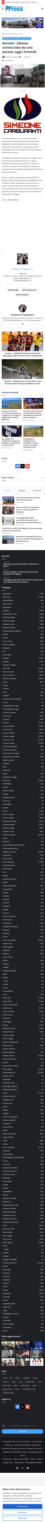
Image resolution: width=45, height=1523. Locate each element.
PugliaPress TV (8, 1100)
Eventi (5, 811)
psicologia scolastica (10, 1086)
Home (6, 34)
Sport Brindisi (7, 1232)
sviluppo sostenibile (10, 1259)
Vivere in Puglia (8, 1324)
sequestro (6, 1151)
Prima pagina (7, 1069)
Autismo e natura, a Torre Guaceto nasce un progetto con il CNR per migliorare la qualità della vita (11, 415)
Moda (5, 974)
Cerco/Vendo (6, 1459)
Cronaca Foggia (8, 736)
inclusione (6, 906)
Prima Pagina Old (9, 1072)
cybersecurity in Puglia (11, 753)
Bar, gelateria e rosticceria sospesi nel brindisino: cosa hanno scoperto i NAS (11, 442)
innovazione (7, 923)
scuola (5, 1144)
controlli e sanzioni (9, 712)
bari (11, 1378)
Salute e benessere (9, 1134)
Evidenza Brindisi (9, 824)
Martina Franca (30, 1382)
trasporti (6, 1283)
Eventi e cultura (8, 814)
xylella (5, 1331)
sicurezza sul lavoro (10, 1171)
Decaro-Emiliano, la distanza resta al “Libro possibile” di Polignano (27, 509)
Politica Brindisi (8, 1032)
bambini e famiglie (9, 665)
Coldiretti (6, 695)
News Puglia (6, 1385)
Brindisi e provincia (15, 34)
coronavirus (7, 716)
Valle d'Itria (7, 1307)
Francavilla (13, 290)
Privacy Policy (19, 1462)
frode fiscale (7, 869)
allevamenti (7, 607)
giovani (5, 875)
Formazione (7, 855)
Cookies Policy (8, 1462)
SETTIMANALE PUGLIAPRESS (13, 1157)
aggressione (7, 593)
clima (5, 692)
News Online (7, 1001)
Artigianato (7, 648)
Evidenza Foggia (8, 828)
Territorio (6, 1276)
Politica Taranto (8, 1056)
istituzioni (6, 930)
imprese (6, 892)
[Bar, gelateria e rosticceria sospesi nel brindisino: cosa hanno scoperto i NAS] (12, 431)
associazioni (7, 655)
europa (5, 808)
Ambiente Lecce (8, 624)
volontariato (7, 1327)
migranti (6, 964)
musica (5, 988)
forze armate (7, 858)
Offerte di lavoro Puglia (21, 1459)
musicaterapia (8, 991)
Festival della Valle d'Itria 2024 (13, 845)
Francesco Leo (30, 290)
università (6, 1297)
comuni (5, 702)
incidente (6, 903)
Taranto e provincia (10, 1263)
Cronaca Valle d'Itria (10, 746)
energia (5, 794)
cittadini (6, 689)
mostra (5, 984)
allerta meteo (7, 604)
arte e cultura (7, 641)
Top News (6, 1280)
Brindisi (18, 1378)
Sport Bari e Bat (8, 1229)
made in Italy (7, 943)
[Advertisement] (22, 227)
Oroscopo (6, 1018)
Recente (22, 491)
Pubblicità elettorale (10, 1089)
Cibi (6, 981)
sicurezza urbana (9, 1174)
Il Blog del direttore (9, 886)
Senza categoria (8, 1147)
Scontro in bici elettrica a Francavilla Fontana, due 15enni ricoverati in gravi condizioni (32, 414)
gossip (5, 882)
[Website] (22, 324)
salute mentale (8, 1137)
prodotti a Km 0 (8, 1076)
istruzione (6, 933)
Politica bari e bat (9, 1028)
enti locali (6, 801)
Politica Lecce (8, 1045)
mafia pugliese (8, 947)
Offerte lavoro (8, 1015)
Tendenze (6, 1273)
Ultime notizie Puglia (28, 1389)
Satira (7, 1249)
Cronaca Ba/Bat (8, 726)
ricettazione (7, 1123)
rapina (5, 1106)
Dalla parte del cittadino (11, 757)
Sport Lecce (7, 1239)
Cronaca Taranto (9, 743)
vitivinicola (6, 1320)
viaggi (5, 1310)
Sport (5, 1225)
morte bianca (22, 295)
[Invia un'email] (20, 57)
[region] (22, 1504)
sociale (5, 1185)
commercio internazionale (12, 699)
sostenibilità (7, 1191)
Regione (6, 1110)
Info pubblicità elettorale (33, 1462)
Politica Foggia (8, 1039)
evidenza (6, 1382)
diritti (4, 767)
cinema (5, 685)
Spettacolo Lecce (9, 1215)
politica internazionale (10, 1042)
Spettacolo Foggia (9, 1212)
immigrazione (7, 889)
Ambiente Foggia (9, 621)
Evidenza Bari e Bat (10, 821)
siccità (5, 1161)
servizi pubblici (8, 1154)
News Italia (7, 998)
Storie (5, 1246)
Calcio (5, 682)
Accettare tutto (22, 1506)
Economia (6, 780)
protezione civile (8, 1083)
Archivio (33, 1459)
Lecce (21, 1382)
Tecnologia (7, 1270)
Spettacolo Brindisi (9, 1208)
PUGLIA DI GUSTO (9, 1096)
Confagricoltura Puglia (11, 706)
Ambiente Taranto (9, 627)
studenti (6, 1253)
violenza (6, 1317)
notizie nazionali (8, 1011)
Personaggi (7, 1022)
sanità (5, 1140)
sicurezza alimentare (10, 1168)
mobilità (5, 967)
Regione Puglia (7, 1389)
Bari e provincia (8, 672)
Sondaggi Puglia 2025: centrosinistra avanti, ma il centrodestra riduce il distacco (28, 520)
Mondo (5, 977)
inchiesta (6, 899)
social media (7, 1181)
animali (5, 634)
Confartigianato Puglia (11, 709)
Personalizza (22, 1512)
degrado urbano (8, 760)
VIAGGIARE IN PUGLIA (11, 1314)
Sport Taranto (8, 1242)
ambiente (6, 610)
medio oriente (8, 957)
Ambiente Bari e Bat (10, 614)
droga (5, 774)
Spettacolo (7, 1202)
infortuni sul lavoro (9, 916)
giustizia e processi (9, 879)
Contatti (40, 1459)
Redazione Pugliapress (12, 57)
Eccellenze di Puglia (10, 777)
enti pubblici (7, 804)
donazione (6, 770)
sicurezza (6, 1164)
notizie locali (7, 1008)
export (5, 838)
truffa (5, 1287)
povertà (5, 1062)
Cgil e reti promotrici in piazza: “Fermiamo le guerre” (28, 499)
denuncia (6, 763)
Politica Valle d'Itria (9, 1059)
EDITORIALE (7, 784)
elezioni (5, 787)
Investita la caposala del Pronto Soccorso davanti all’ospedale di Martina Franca (29, 539)
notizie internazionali (10, 1005)
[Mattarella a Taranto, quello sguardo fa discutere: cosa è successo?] (22, 1345)
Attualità (6, 658)
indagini (5, 909)
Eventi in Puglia (8, 818)
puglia (34, 1385)
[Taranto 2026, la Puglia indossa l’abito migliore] (36, 1362)
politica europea (8, 1035)
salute (5, 1130)
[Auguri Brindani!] (8, 1362)
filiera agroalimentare (10, 848)
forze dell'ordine (8, 862)
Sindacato (6, 1178)
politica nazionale (9, 1049)
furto (4, 872)
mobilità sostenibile (9, 971)
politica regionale (9, 1052)
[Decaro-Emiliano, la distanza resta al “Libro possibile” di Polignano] (8, 510)
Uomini (5, 1300)
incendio (6, 896)
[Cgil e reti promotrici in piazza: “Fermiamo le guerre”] (8, 501)
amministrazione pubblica (12, 631)
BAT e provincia (8, 675)
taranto (17, 1389)
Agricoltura (7, 597)
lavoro (5, 937)
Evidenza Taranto (9, 835)
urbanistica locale (9, 1303)
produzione (7, 1079)
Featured (6, 841)
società (5, 1188)
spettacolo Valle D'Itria (11, 1222)
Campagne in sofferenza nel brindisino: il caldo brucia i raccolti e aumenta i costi (30, 443)
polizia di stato (25, 1385)
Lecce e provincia (9, 940)
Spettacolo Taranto (9, 1219)
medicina (6, 954)
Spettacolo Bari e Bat (10, 1205)
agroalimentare (8, 600)
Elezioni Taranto (8, 791)
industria (6, 913)
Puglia (5, 1093)
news (5, 994)
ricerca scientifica (9, 1120)
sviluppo (6, 1256)
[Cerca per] (42, 9)
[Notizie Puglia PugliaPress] (14, 8)
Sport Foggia (7, 1236)
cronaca (35, 1378)
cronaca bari (7, 729)
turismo (5, 1290)
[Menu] (3, 9)
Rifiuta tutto (22, 1518)
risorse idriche (8, 1127)
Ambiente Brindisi (9, 617)
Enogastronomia (8, 797)
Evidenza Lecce (8, 831)
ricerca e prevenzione (10, 1117)
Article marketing (9, 644)
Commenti (37, 491)
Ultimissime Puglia (8, 1393)
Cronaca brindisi (24, 38)
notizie (16, 1385)
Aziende (6, 661)
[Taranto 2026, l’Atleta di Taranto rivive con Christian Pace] (36, 1345)
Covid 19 (6, 719)
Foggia (14, 1382)
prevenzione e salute (10, 1066)
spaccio (5, 1195)
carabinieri (26, 1378)
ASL (4, 651)
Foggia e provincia (9, 852)
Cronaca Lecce (8, 740)
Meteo (5, 960)
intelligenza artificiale (10, 926)
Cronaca (6, 723)
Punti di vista (7, 1103)
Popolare (7, 491)
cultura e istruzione (9, 750)
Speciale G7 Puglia (9, 1198)
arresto (5, 638)
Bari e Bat (6, 668)
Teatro (5, 1266)
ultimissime (7, 1293)
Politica (5, 1025)
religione (6, 1113)
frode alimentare (9, 865)
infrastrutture (7, 920)
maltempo (6, 950)
